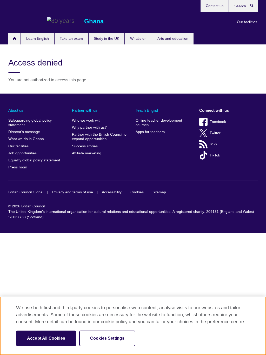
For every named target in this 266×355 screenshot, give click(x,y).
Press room (17, 167)
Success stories (85, 146)
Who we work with (87, 120)
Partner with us (84, 110)
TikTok (215, 155)
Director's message (24, 132)
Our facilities (247, 22)
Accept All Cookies (46, 338)
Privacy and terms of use (72, 192)
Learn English (37, 38)
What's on (138, 38)
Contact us (214, 6)
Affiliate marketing (86, 153)
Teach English (147, 110)
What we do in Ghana (26, 139)
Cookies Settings (107, 338)
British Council (23, 21)
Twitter (215, 133)
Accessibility (112, 192)
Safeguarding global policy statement (30, 123)
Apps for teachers (150, 132)
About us (15, 110)
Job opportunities (22, 153)
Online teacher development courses (159, 123)
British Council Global (25, 192)
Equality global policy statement (34, 160)
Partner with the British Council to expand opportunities (99, 137)
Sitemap (159, 192)
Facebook (218, 122)
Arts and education (172, 38)
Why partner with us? (89, 127)
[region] (133, 326)
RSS (213, 144)
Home (14, 38)
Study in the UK (106, 38)
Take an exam (71, 38)
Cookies (137, 192)
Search (254, 6)
